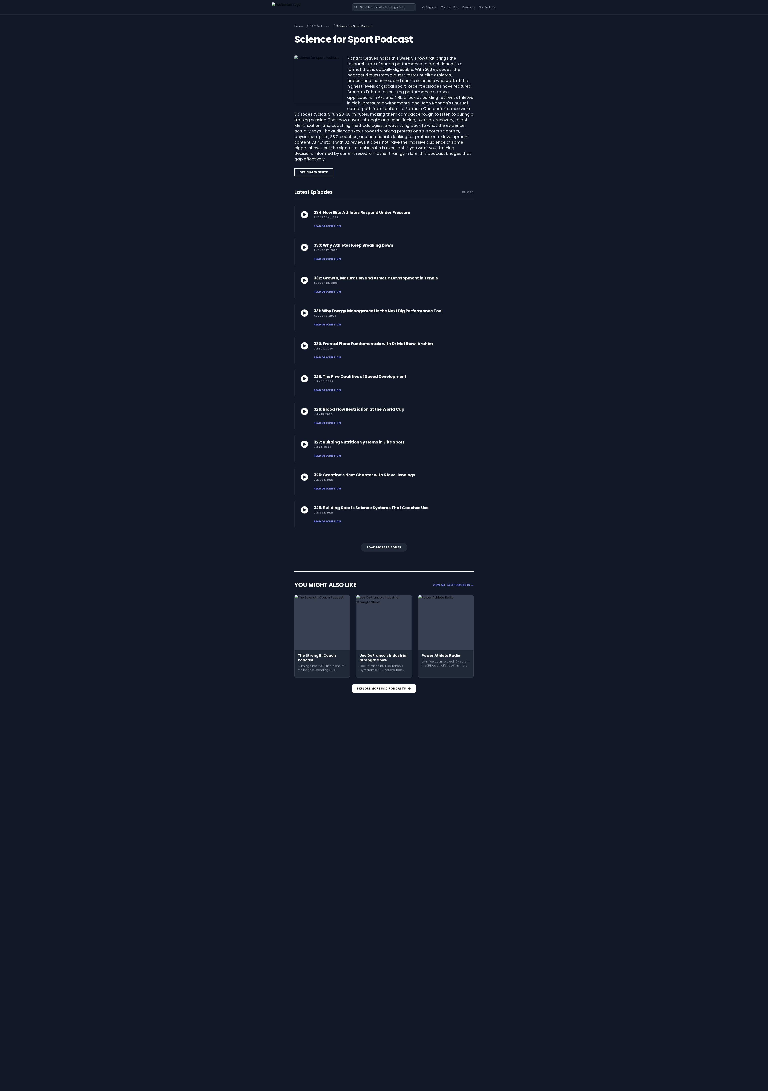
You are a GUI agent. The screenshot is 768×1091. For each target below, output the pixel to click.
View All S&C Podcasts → (453, 585)
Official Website (314, 172)
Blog (456, 7)
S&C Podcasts (319, 26)
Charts (445, 7)
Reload (468, 192)
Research (468, 7)
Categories (430, 7)
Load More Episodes (384, 547)
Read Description (327, 226)
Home (298, 26)
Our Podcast (487, 7)
